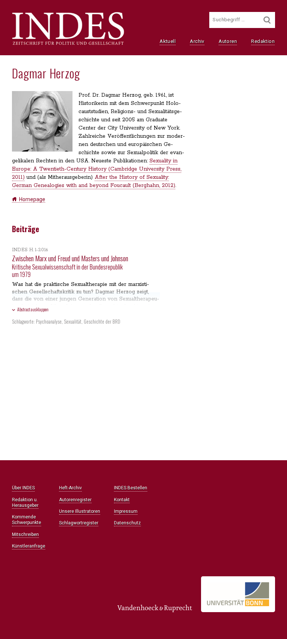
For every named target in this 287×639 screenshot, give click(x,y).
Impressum (126, 511)
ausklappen (33, 309)
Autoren (228, 41)
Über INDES (23, 487)
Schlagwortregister (78, 523)
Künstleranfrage (28, 546)
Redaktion (263, 41)
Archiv (197, 41)
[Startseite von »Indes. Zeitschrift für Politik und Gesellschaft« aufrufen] (68, 44)
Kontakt (122, 499)
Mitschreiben (25, 534)
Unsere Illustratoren (79, 511)
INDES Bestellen (130, 487)
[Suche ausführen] (267, 20)
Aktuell (168, 41)
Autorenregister (75, 499)
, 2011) (96, 169)
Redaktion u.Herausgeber (25, 502)
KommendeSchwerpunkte (26, 519)
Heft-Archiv (70, 487)
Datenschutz (127, 523)
